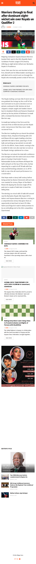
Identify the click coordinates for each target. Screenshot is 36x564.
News (5, 318)
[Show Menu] (2, 3)
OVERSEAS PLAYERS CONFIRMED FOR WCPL (16, 86)
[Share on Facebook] (8, 51)
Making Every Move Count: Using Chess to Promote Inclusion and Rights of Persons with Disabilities (17, 323)
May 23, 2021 (14, 495)
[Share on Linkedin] (23, 51)
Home (2, 9)
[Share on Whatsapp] (18, 51)
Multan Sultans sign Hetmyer (19, 493)
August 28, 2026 (13, 248)
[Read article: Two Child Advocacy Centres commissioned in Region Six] (5, 477)
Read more (10, 261)
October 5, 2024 (17, 27)
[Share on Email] (28, 51)
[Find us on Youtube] (19, 559)
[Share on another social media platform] (32, 51)
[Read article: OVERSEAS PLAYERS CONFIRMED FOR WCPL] (18, 236)
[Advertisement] (18, 520)
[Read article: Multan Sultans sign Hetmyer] (5, 495)
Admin (9, 27)
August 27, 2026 (13, 327)
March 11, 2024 (14, 489)
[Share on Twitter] (13, 51)
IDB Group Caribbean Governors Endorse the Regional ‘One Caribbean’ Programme (21, 485)
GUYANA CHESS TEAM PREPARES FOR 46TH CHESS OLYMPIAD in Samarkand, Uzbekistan (17, 284)
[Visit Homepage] (18, 3)
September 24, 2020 (8, 470)
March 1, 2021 (14, 479)
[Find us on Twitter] (17, 559)
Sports (7, 9)
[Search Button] (34, 3)
